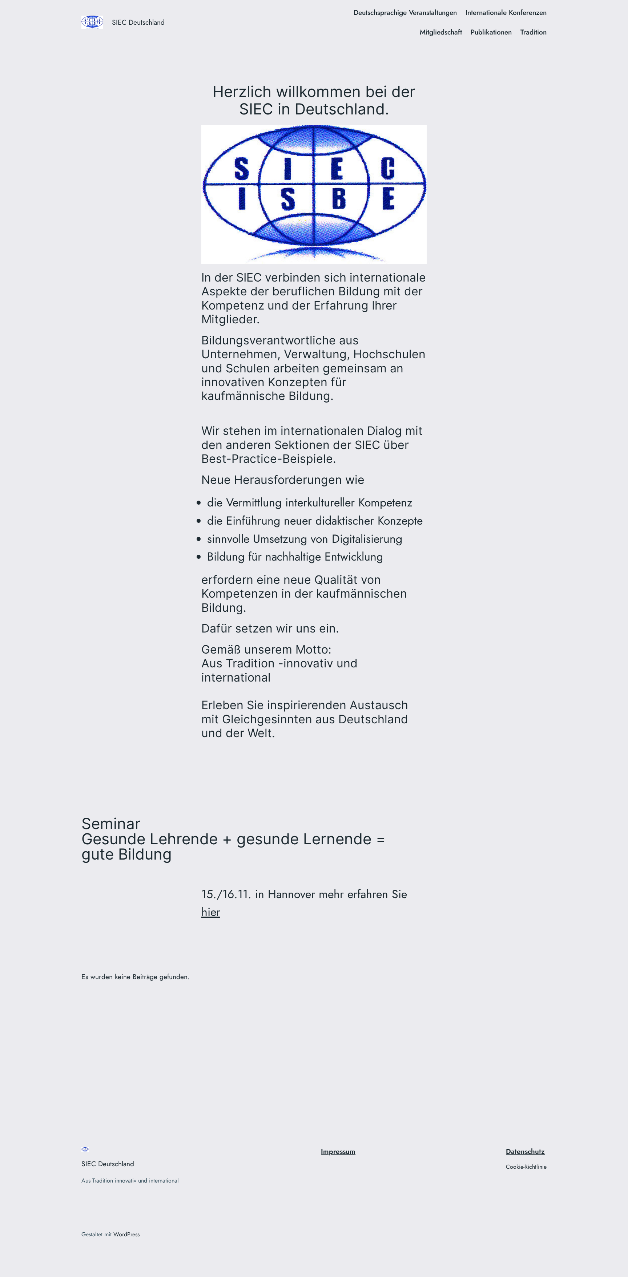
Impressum (338, 1151)
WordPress (126, 1234)
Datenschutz (525, 1151)
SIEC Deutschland (138, 22)
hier (210, 912)
